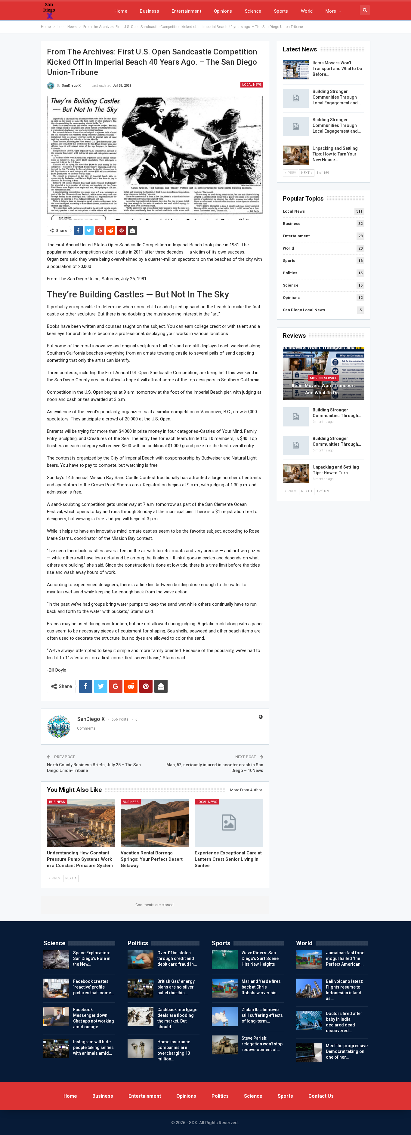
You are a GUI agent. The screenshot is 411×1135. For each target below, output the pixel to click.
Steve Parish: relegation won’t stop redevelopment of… (262, 1044)
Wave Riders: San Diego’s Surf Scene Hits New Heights (260, 958)
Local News (251, 84)
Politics (290, 273)
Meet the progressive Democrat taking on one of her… (347, 1051)
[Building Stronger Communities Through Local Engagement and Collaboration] (296, 98)
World (307, 11)
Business (149, 11)
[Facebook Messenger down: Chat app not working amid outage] (56, 1016)
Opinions (223, 11)
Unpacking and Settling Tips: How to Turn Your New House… (335, 154)
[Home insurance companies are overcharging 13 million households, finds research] (140, 1048)
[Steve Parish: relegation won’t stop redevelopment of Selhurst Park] (225, 1045)
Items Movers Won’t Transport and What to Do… (323, 389)
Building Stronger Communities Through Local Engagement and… (337, 97)
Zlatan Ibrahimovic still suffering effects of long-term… (262, 1015)
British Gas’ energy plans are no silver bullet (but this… (176, 987)
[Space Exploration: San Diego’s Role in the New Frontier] (56, 959)
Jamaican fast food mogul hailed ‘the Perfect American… (345, 958)
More (331, 11)
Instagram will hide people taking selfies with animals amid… (93, 1047)
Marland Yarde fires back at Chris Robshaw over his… (261, 987)
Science (253, 11)
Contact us (321, 1096)
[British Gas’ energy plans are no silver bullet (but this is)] (140, 988)
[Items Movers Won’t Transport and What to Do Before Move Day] (296, 69)
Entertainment (186, 11)
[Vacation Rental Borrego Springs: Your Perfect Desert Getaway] (155, 823)
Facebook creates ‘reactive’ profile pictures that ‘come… (93, 987)
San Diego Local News (304, 310)
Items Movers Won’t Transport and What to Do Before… (337, 68)
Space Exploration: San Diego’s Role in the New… (91, 958)
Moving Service (323, 378)
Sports (281, 11)
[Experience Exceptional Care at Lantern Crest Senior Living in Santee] (229, 823)
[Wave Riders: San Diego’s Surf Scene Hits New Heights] (225, 959)
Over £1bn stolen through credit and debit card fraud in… (177, 958)
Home (121, 11)
